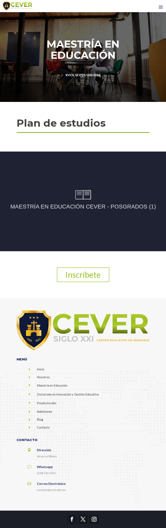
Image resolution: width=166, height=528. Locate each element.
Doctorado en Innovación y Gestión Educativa (68, 394)
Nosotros (43, 377)
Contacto (43, 427)
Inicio (40, 369)
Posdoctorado (46, 403)
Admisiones (44, 411)
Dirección (44, 450)
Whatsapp (45, 467)
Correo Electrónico (51, 483)
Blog (40, 419)
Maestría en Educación (52, 385)
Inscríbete (83, 275)
